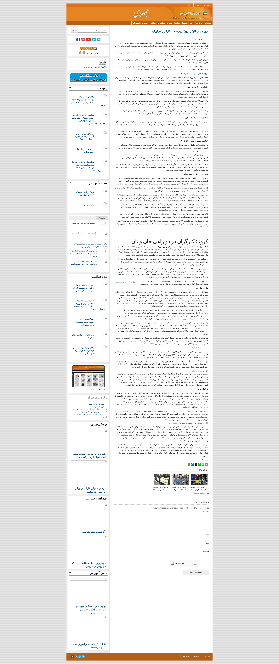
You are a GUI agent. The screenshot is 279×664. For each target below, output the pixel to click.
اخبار (191, 23)
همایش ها (161, 23)
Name (206, 535)
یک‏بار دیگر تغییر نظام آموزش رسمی (88, 644)
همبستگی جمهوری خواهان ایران (93, 412)
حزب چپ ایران (98, 407)
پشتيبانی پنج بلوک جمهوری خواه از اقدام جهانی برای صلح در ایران (83, 350)
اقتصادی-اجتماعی (96, 498)
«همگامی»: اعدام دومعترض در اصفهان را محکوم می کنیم (84, 322)
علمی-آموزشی (98, 573)
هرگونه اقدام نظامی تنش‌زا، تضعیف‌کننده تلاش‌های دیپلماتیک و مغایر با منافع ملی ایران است (88, 166)
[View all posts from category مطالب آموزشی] (70, 183)
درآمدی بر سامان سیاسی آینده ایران (84, 233)
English (189, 5)
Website (205, 552)
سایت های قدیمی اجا (140, 23)
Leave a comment (200, 493)
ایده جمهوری (89, 204)
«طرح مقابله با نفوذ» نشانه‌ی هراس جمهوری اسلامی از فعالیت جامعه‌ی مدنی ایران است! (89, 304)
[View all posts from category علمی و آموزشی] (70, 573)
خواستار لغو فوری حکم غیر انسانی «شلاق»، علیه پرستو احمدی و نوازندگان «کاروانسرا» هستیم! (88, 119)
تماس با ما (207, 5)
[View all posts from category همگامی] (70, 276)
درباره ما (198, 23)
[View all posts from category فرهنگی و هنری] (70, 424)
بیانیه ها (185, 23)
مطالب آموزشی (97, 183)
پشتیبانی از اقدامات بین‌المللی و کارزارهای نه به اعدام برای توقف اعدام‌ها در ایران (88, 100)
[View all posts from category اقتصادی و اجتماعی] (70, 498)
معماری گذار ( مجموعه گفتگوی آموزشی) (85, 193)
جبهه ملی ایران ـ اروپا (96, 404)
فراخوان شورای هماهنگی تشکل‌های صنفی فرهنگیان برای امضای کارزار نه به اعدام (83, 253)
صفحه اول (207, 23)
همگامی (153, 23)
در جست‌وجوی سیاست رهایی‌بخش (84, 223)
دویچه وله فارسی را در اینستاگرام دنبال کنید (192, 73)
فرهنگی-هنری (99, 424)
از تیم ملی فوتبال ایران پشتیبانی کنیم (85, 150)
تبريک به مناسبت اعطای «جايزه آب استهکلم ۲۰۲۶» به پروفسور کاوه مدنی (83, 288)
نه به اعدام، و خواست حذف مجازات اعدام (83, 336)
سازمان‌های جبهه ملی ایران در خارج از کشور (88, 409)
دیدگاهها (177, 23)
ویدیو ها (169, 23)
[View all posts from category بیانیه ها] (70, 88)
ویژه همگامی (99, 276)
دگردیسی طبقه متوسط (94, 531)
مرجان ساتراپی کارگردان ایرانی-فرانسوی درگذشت (90, 490)
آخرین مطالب (101, 218)
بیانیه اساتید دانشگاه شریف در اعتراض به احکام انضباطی (91, 608)
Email (207, 543)
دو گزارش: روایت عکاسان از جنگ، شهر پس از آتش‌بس (88, 564)
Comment (204, 511)
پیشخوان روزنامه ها (98, 389)
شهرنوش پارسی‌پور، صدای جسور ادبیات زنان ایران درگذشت (89, 455)
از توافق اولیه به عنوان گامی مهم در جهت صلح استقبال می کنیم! (84, 136)
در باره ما (198, 5)
